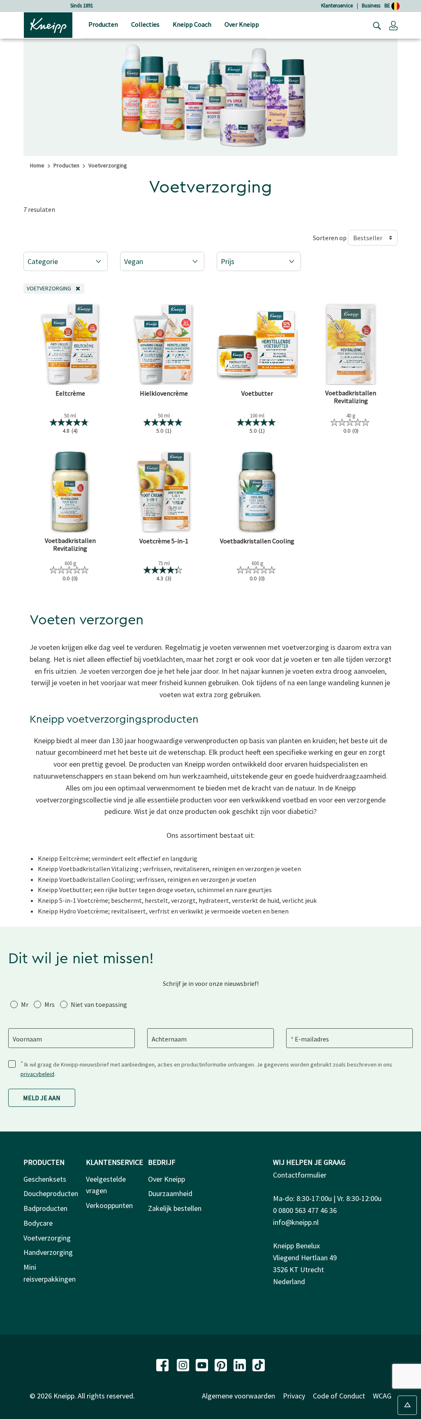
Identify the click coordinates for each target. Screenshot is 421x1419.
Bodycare (38, 1223)
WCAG (382, 1395)
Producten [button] (103, 24)
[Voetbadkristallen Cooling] (257, 492)
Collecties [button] (145, 24)
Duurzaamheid (170, 1193)
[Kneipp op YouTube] (203, 1364)
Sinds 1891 (81, 5)
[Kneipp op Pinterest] (222, 1364)
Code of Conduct (339, 1395)
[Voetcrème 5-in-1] (164, 492)
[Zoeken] (375, 25)
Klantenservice (337, 5)
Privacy (294, 1395)
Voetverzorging (47, 1238)
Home (37, 165)
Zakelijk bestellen (174, 1208)
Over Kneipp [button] (241, 24)
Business (371, 5)
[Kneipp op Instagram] (184, 1364)
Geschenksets (44, 1179)
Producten (66, 165)
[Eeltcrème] (70, 344)
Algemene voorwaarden (238, 1395)
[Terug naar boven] (407, 1405)
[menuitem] (103, 25)
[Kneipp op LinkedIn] (241, 1364)
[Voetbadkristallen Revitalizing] (351, 344)
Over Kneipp (166, 1179)
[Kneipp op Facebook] (163, 1364)
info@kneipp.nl (296, 1222)
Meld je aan (41, 1098)
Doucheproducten (50, 1193)
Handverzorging (48, 1252)
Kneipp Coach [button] (192, 24)
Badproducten (45, 1208)
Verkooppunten (109, 1205)
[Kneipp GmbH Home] (48, 24)
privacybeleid (37, 1074)
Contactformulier (299, 1175)
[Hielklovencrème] (164, 344)
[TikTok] (258, 1364)
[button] (393, 25)
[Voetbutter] (257, 344)
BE (387, 5)
